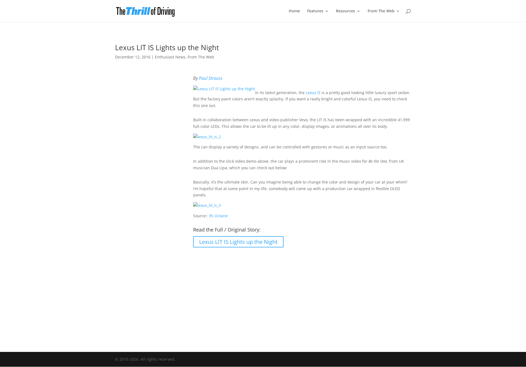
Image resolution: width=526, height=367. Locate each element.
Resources (345, 11)
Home (294, 11)
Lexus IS (313, 92)
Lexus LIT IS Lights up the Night (238, 241)
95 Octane (218, 215)
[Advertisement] (263, 296)
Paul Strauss (210, 78)
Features (315, 11)
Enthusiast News (170, 57)
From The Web (381, 11)
